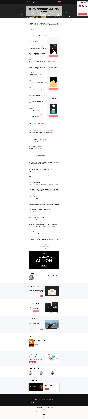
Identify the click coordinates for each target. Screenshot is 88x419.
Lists (49, 407)
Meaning (46, 35)
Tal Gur (36, 275)
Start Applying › (44, 248)
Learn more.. (36, 344)
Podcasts (46, 407)
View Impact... (49, 412)
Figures (48, 407)
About (55, 1)
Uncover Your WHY (34, 303)
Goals (39, 407)
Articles (41, 407)
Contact (44, 409)
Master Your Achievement (50, 385)
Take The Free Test (32, 362)
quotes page (51, 239)
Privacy (52, 407)
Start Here (32, 402)
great (43, 246)
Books (43, 407)
